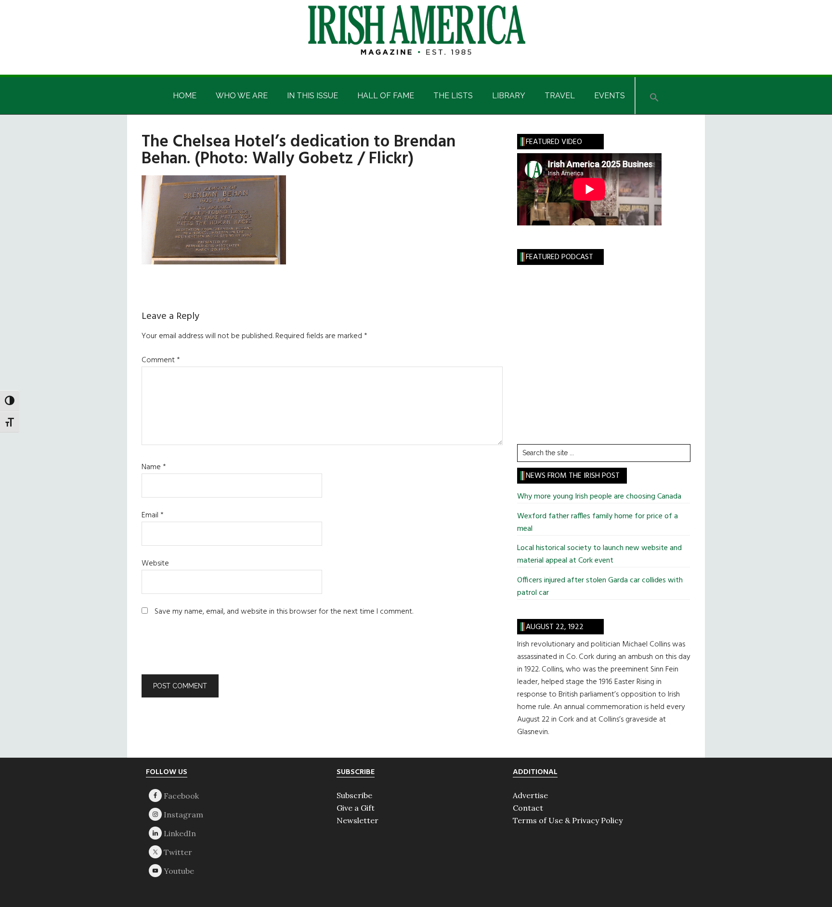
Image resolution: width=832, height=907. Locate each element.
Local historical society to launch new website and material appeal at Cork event (599, 554)
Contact (528, 808)
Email (153, 515)
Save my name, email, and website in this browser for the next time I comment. (284, 611)
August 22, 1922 (555, 627)
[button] (654, 95)
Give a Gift (356, 808)
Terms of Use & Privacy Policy (568, 820)
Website (155, 563)
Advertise (530, 795)
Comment (161, 360)
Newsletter (357, 820)
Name (154, 467)
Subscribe (354, 795)
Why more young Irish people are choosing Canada (599, 496)
